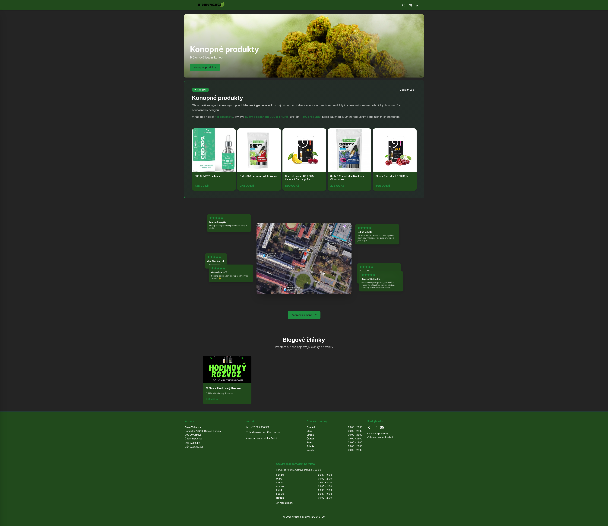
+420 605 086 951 (259, 427)
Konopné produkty (205, 67)
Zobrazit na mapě (301, 315)
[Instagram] (375, 427)
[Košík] (410, 5)
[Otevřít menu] (190, 5)
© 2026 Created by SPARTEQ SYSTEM (304, 516)
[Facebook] (369, 427)
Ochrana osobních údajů (380, 437)
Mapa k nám (286, 502)
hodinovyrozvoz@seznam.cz (265, 432)
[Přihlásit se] (417, 5)
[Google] (382, 427)
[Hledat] (403, 5)
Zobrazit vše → (408, 89)
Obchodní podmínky (378, 433)
